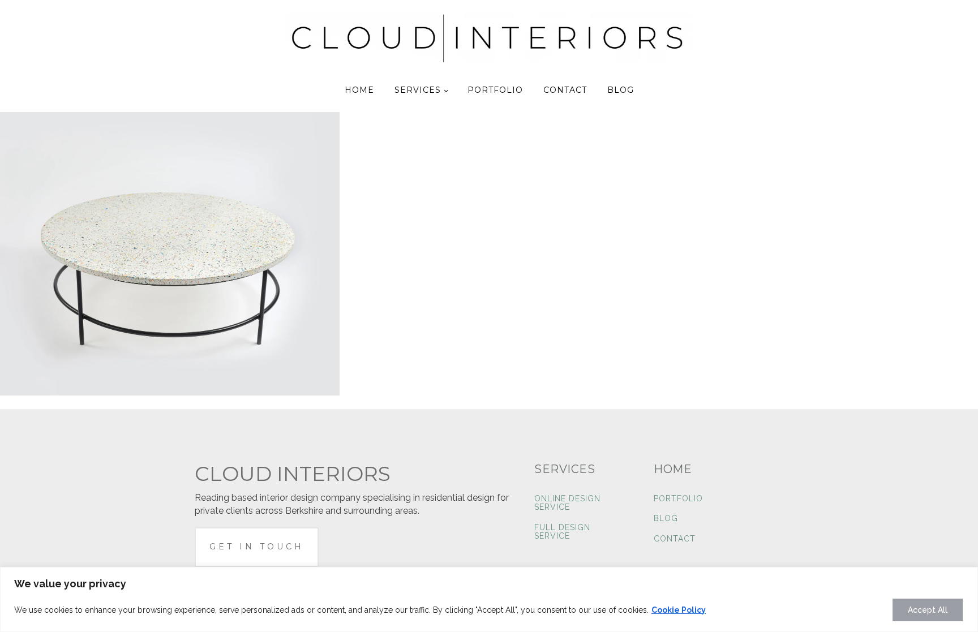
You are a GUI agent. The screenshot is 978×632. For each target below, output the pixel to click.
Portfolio (495, 90)
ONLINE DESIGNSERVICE (567, 503)
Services (417, 90)
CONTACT (675, 539)
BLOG (666, 518)
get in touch (256, 546)
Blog (620, 90)
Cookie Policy (678, 609)
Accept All (927, 609)
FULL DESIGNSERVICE (562, 531)
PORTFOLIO (678, 499)
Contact (565, 90)
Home (359, 90)
